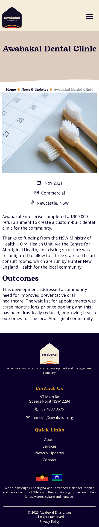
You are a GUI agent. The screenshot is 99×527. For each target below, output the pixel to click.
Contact (49, 460)
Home (11, 89)
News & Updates (34, 89)
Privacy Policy (49, 521)
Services (50, 446)
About (49, 439)
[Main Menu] (89, 16)
